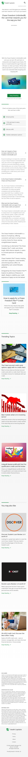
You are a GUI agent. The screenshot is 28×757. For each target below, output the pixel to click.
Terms (14, 736)
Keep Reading (14, 95)
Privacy (14, 734)
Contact (14, 742)
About (14, 739)
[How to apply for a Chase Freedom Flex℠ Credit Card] (14, 289)
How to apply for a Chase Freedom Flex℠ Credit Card (14, 300)
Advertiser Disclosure (22, 6)
